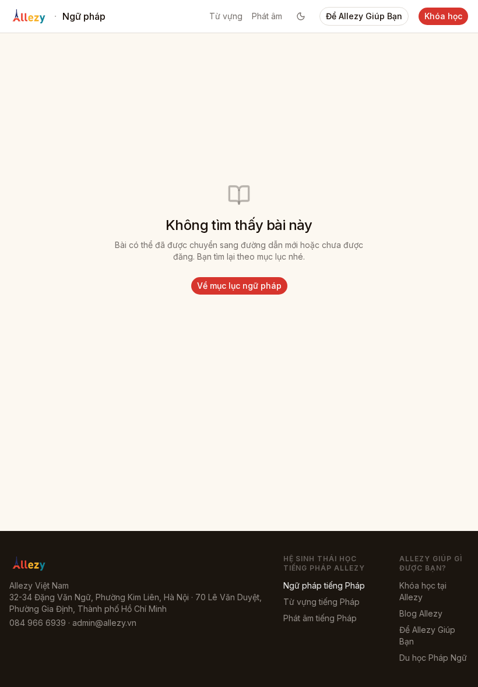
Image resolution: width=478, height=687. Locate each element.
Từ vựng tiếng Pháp (321, 602)
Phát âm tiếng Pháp (320, 618)
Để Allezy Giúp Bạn (364, 16)
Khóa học (443, 16)
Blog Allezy (420, 613)
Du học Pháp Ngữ (433, 658)
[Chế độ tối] (300, 16)
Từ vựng (225, 16)
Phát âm (267, 16)
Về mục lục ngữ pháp (239, 286)
